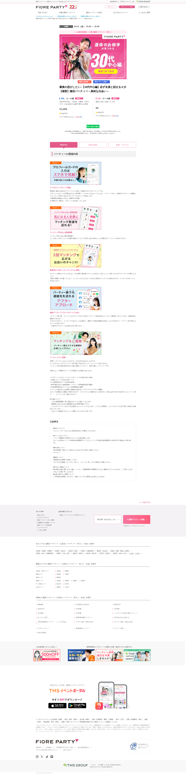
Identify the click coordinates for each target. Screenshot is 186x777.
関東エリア (39, 574)
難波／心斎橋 (124, 551)
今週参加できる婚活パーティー (46, 522)
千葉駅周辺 (89, 551)
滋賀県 (75, 553)
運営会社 (39, 747)
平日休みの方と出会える (121, 617)
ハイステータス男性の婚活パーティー (126, 613)
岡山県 (88, 553)
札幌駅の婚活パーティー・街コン (90, 16)
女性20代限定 (42, 632)
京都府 (38, 553)
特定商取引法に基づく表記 (64, 747)
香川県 (102, 553)
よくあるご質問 (144, 12)
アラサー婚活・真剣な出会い (85, 622)
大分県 (131, 553)
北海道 (38, 551)
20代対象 (78, 609)
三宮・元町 (65, 553)
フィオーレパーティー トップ (44, 16)
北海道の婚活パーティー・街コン (67, 16)
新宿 (75, 551)
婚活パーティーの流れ (94, 12)
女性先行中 (41, 609)
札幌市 (44, 551)
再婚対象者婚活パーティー (84, 617)
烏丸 (43, 553)
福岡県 (115, 553)
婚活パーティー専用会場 (44, 525)
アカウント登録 (127, 7)
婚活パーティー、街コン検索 (45, 520)
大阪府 (112, 551)
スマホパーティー (43, 628)
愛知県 (99, 551)
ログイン (111, 7)
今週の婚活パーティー (67, 12)
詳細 (80, 116)
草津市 (81, 553)
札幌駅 (49, 551)
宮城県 (57, 551)
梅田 (117, 551)
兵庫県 (58, 553)
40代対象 (40, 613)
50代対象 (78, 613)
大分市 (137, 553)
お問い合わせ (143, 7)
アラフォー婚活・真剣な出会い (123, 622)
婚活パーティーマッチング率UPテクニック (72, 515)
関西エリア (39, 580)
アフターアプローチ (43, 517)
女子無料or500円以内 (82, 604)
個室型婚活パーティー (83, 628)
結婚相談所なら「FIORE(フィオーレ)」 (122, 1)
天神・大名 (122, 553)
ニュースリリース (42, 527)
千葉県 (83, 551)
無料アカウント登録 (135, 519)
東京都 (70, 551)
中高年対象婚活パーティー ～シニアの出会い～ (52, 623)
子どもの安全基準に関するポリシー (47, 750)
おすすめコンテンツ (120, 12)
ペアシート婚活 (119, 628)
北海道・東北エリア (42, 571)
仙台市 (63, 551)
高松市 (107, 553)
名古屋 (105, 551)
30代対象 (116, 609)
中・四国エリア (41, 584)
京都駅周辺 (49, 553)
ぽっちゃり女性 (42, 617)
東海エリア (39, 577)
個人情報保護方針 (83, 747)
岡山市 (94, 553)
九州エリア (39, 587)
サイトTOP (40, 511)
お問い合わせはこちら (106, 519)
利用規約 (49, 747)
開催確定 (40, 604)
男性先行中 (117, 604)
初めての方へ (43, 12)
